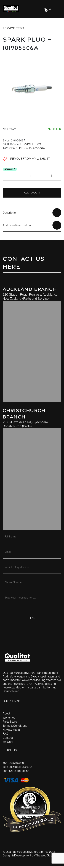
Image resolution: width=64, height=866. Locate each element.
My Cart (8, 741)
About (6, 713)
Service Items (13, 28)
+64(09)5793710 (13, 763)
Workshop (9, 717)
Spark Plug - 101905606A (27, 148)
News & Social (11, 729)
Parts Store (10, 721)
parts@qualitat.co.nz (16, 771)
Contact (8, 737)
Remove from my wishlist (30, 158)
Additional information (17, 225)
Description (10, 212)
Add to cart (32, 192)
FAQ (5, 733)
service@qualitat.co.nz (17, 766)
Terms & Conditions (15, 725)
